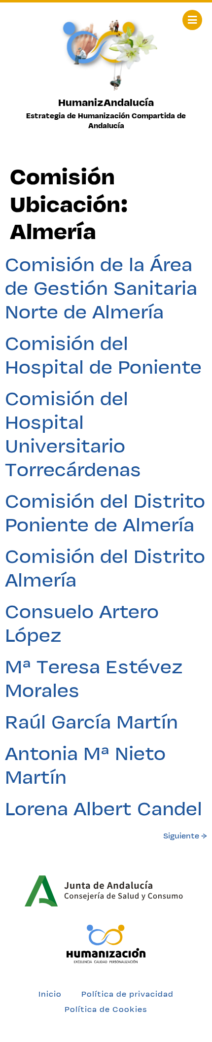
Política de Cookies (106, 1009)
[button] (192, 20)
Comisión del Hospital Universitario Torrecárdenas (73, 434)
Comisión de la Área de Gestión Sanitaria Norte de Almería (101, 288)
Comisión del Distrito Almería (105, 568)
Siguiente (185, 836)
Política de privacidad (127, 994)
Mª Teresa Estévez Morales (94, 678)
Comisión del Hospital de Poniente (103, 355)
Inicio (50, 994)
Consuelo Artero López (82, 623)
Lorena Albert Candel (103, 808)
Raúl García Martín (91, 721)
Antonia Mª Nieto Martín (85, 765)
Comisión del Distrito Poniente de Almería (105, 512)
